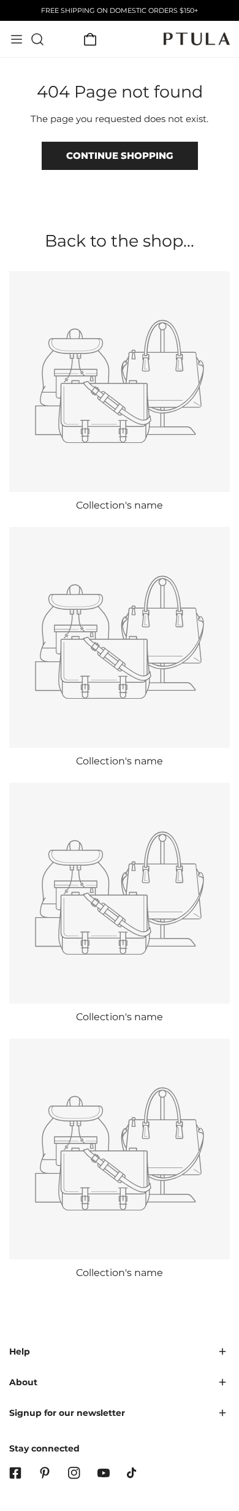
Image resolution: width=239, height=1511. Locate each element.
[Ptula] (197, 39)
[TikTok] (133, 1473)
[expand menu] (16, 39)
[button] (90, 39)
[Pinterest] (44, 1473)
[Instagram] (74, 1473)
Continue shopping (119, 155)
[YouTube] (103, 1473)
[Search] (37, 39)
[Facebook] (15, 1473)
